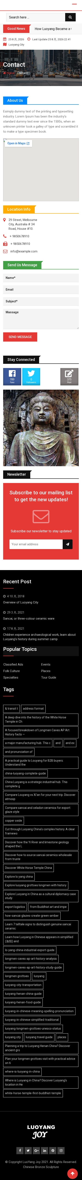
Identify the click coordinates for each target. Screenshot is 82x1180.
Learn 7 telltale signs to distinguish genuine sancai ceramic (38, 926)
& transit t (11, 708)
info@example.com (24, 251)
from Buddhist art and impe (48, 906)
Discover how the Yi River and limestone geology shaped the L (37, 844)
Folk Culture (11, 671)
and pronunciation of (19, 751)
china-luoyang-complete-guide (25, 773)
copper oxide (13, 820)
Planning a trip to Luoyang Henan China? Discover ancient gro (37, 1048)
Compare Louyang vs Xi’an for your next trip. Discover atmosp (40, 797)
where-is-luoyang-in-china (22, 1071)
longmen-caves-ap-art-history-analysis (31, 958)
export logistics (15, 906)
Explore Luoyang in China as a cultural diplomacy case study (40, 896)
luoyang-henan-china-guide (23, 993)
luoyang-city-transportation (23, 985)
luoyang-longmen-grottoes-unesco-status (33, 1028)
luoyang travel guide (39, 1037)
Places (45, 671)
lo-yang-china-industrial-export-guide (29, 950)
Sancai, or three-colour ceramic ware (28, 618)
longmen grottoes (17, 976)
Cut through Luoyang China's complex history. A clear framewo (40, 831)
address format (33, 708)
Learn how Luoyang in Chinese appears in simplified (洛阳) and (39, 939)
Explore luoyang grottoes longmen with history (35, 885)
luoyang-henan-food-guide (23, 1002)
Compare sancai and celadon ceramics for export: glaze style (38, 810)
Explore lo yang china (19, 876)
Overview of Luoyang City (20, 602)
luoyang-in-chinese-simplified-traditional (32, 1019)
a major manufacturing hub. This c (27, 743)
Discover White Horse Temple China (28, 867)
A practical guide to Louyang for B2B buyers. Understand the (34, 762)
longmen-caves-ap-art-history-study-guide (33, 967)
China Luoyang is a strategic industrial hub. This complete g (36, 784)
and (58, 743)
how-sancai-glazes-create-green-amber (32, 915)
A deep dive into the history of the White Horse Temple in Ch (35, 719)
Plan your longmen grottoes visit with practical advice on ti (40, 1061)
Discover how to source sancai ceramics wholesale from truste (38, 857)
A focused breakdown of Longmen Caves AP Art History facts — (37, 732)
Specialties (10, 677)
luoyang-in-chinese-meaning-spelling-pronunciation (39, 1011)
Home (10, 73)
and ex (70, 743)
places (62, 1037)
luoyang (39, 976)
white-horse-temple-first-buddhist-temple (33, 1093)
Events (45, 664)
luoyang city (13, 1037)
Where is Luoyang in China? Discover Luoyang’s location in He (36, 1082)
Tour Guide (48, 677)
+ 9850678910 (19, 236)
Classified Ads (13, 664)
